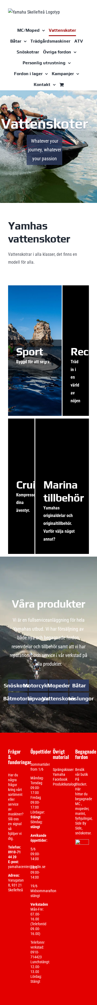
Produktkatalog (64, 784)
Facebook (60, 779)
